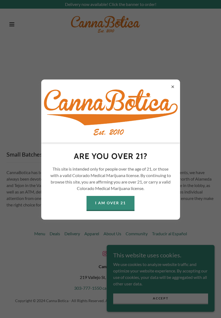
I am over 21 (110, 203)
